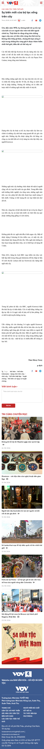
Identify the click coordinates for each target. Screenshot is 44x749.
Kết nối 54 (27, 711)
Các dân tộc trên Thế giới (12, 9)
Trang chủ (6, 708)
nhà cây (5, 376)
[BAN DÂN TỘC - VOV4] (12, 3)
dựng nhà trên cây (17, 374)
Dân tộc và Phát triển (11, 711)
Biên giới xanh (7, 716)
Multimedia (27, 716)
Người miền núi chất (31, 708)
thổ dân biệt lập (15, 376)
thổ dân (13, 372)
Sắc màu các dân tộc (11, 713)
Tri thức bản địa (30, 713)
